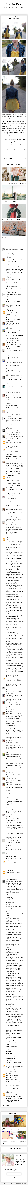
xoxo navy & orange (11, 856)
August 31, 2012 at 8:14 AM (13, 346)
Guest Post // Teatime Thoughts (7, 1129)
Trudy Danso (9, 860)
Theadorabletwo (10, 292)
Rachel (7, 711)
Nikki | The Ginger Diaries (12, 769)
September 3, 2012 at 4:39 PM (13, 796)
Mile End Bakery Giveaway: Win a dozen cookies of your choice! (14, 269)
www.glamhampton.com (12, 793)
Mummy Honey (10, 1064)
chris (7, 537)
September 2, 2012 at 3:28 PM (13, 758)
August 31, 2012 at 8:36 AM (13, 374)
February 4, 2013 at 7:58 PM (13, 1003)
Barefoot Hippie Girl (11, 447)
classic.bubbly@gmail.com (13, 144)
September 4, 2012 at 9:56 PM (13, 858)
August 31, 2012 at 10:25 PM (13, 505)
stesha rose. (14, 4)
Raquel (7, 487)
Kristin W (8, 693)
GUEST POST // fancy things (13, 1141)
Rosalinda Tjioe (10, 247)
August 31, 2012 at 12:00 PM (13, 458)
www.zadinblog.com (11, 425)
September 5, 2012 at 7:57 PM (13, 901)
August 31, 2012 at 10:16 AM (13, 415)
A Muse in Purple (10, 409)
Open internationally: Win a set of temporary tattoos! (14, 273)
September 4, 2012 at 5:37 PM (13, 849)
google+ (18, 151)
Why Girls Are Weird (11, 676)
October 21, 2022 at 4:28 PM (13, 1104)
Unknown (8, 310)
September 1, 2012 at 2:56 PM (13, 691)
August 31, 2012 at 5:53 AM (13, 309)
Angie (7, 440)
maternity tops (19, 1066)
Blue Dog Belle (9, 342)
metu (7, 1073)
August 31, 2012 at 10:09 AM (13, 392)
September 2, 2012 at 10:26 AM (13, 737)
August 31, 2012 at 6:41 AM (13, 319)
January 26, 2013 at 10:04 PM (13, 944)
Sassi (7, 700)
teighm (7, 1092)
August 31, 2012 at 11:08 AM (13, 446)
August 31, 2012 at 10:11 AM (13, 407)
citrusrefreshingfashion (11, 820)
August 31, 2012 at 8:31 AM (13, 357)
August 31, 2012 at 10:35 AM (13, 427)
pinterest (22, 149)
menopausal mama (10, 460)
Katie (7, 303)
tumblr (10, 151)
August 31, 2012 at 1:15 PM (13, 473)
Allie (7, 507)
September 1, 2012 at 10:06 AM (13, 536)
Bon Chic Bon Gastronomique (11, 533)
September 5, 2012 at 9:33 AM (13, 869)
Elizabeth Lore (9, 813)
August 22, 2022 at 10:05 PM (13, 1081)
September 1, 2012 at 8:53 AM (13, 519)
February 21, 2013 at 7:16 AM (13, 1037)
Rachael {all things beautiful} (13, 375)
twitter (14, 149)
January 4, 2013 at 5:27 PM (12, 910)
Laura (7, 277)
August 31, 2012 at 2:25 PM (13, 486)
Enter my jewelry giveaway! (13, 372)
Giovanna (8, 393)
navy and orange (10, 851)
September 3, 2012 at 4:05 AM (13, 775)
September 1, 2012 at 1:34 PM (13, 684)
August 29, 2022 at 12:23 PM (13, 1091)
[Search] (14, 1177)
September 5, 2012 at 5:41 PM (13, 878)
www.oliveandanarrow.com (12, 405)
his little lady (9, 838)
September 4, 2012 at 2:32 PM (13, 837)
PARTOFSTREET (10, 686)
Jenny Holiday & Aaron (12, 495)
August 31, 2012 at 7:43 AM (13, 340)
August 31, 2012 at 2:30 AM (13, 291)
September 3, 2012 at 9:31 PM (13, 811)
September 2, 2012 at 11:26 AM (13, 751)
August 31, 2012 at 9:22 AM (13, 383)
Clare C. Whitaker (10, 879)
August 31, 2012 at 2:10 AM (13, 276)
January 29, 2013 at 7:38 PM (13, 973)
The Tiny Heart (9, 370)
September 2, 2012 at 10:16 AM (13, 722)
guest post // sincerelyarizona (22, 1141)
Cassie (7, 738)
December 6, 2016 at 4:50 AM (13, 1062)
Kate (7, 752)
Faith (7, 348)
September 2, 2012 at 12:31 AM (13, 709)
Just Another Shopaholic (12, 434)
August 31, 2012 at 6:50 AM (13, 327)
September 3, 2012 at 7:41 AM (13, 780)
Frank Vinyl (9, 384)
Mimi (7, 257)
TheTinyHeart (9, 358)
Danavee (8, 776)
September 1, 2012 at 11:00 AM (13, 675)
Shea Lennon (9, 520)
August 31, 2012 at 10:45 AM (13, 433)
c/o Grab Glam (18, 114)
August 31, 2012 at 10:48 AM (13, 438)
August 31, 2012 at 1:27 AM (13, 256)
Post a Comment (6, 1105)
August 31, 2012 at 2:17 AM (13, 285)
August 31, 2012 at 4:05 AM (13, 301)
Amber (7, 428)
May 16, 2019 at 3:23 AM (12, 1072)
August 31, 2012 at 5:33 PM (13, 493)
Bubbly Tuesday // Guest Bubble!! (19, 1129)
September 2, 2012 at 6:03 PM (13, 767)
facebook (6, 149)
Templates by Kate (21, 1183)
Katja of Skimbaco (10, 286)
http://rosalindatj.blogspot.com (13, 254)
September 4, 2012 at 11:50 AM (13, 818)
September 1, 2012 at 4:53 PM (13, 699)
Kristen (7, 321)
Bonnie (7, 328)
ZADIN (8, 416)
